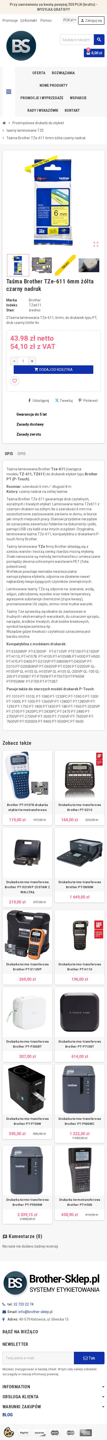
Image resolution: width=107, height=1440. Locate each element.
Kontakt (31, 20)
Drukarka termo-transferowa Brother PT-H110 (79, 967)
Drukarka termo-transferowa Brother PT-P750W (27, 1121)
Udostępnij (41, 401)
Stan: (10, 310)
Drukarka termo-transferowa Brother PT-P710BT (79, 1044)
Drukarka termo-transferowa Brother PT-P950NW (27, 1202)
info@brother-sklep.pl (35, 1312)
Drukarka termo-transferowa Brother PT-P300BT (27, 1044)
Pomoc (46, 20)
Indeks (11, 305)
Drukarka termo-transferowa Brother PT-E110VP (27, 967)
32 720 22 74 (23, 1304)
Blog (7, 1414)
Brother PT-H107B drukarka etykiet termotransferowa (27, 807)
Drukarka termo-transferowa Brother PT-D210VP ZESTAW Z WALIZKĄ (27, 887)
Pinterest (90, 401)
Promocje (10, 20)
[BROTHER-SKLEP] (21, 45)
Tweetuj (66, 401)
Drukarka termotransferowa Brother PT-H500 (79, 1202)
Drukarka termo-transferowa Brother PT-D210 (79, 807)
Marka (11, 300)
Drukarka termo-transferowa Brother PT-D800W (79, 884)
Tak (91, 1358)
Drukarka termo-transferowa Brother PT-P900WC (79, 1121)
